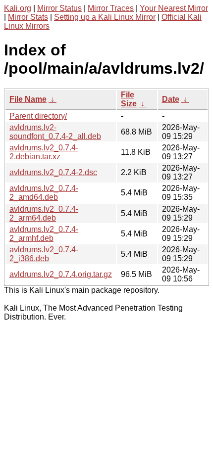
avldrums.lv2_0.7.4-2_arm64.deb (43, 213)
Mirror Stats (28, 17)
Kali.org (17, 8)
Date (170, 99)
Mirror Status (59, 8)
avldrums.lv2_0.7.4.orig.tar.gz (60, 274)
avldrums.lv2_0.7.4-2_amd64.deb (43, 192)
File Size (129, 99)
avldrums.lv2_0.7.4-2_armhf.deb (43, 233)
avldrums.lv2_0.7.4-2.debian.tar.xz (43, 152)
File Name (28, 99)
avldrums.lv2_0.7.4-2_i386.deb (43, 254)
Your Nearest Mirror (174, 8)
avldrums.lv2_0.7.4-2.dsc (53, 172)
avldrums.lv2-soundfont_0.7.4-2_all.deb (55, 131)
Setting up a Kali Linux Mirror (105, 17)
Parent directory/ (38, 116)
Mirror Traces (111, 8)
